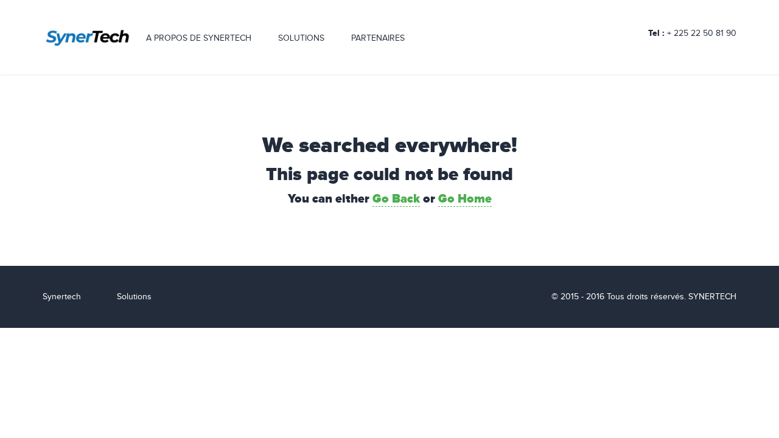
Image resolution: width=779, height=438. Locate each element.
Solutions (134, 297)
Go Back (396, 199)
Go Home (465, 199)
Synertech (62, 297)
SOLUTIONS (301, 38)
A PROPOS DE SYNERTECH (198, 38)
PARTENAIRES (378, 38)
